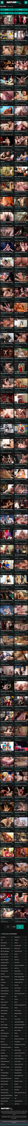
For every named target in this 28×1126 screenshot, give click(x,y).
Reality (24, 407)
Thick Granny (21, 1010)
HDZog (17, 163)
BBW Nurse (7, 1058)
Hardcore (8, 28)
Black (17, 755)
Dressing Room (21, 1072)
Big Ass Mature (7, 954)
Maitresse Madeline (6, 558)
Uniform (21, 437)
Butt (12, 134)
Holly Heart (4, 255)
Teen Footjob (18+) (21, 1075)
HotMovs (4, 344)
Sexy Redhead (7, 968)
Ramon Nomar (19, 286)
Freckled (21, 1078)
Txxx (17, 238)
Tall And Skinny (21, 1067)
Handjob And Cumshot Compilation (21, 1045)
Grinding (7, 1053)
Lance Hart (4, 149)
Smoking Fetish (7, 971)
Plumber (21, 1036)
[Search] (25, 2)
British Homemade (21, 1027)
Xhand (17, 889)
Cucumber (7, 982)
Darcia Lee (18, 482)
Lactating (7, 937)
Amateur (3, 28)
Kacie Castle (4, 134)
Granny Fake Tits (21, 982)
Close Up (17, 664)
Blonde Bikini (21, 971)
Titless (21, 1033)
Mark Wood (4, 679)
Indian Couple (7, 1024)
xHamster (4, 27)
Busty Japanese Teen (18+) (21, 1093)
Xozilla (3, 133)
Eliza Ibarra (10, 271)
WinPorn (17, 587)
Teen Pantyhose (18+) (21, 993)
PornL (3, 72)
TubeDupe (4, 87)
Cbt (24, 331)
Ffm (22, 679)
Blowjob (17, 407)
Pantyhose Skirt (7, 1092)
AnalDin (3, 42)
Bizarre (17, 225)
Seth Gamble (18, 422)
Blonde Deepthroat (7, 948)
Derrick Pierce (19, 634)
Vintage (8, 165)
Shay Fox (3, 392)
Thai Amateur (7, 1013)
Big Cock (3, 770)
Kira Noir (24, 921)
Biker (21, 996)
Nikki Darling (18, 255)
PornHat (3, 223)
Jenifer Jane (4, 452)
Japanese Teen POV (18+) (21, 1053)
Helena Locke (4, 498)
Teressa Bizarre (5, 210)
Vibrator (6, 104)
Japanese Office (7, 962)
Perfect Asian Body (21, 1058)
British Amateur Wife (21, 976)
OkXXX (17, 481)
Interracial (7, 44)
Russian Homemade (21, 1038)
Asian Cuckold (7, 1002)
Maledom (25, 28)
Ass (16, 134)
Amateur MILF (21, 945)
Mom (11, 392)
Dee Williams (18, 149)
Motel (7, 1103)
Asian (3, 180)
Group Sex (18, 180)
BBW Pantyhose (7, 1007)
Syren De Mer (18, 346)
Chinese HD (21, 990)
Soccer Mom (21, 1019)
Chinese (21, 940)
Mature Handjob (7, 959)
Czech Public (21, 1061)
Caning (7, 1016)
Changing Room (21, 1070)
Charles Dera (18, 649)
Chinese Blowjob (7, 1072)
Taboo (11, 225)
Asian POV (21, 962)
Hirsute (21, 999)
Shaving (21, 985)
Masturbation (22, 694)
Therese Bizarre (19, 891)
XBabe (3, 102)
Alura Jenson (4, 271)
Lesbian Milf (4, 755)
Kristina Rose (18, 513)
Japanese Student (7, 1098)
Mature (22, 210)
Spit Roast (21, 1103)
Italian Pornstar (7, 1084)
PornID (3, 920)
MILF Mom (7, 945)
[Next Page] (20, 927)
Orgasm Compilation (21, 965)
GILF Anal (7, 1050)
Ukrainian (21, 1047)
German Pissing (7, 1089)
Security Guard (7, 1081)
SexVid (3, 450)
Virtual (21, 1007)
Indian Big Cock (21, 951)
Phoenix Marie (19, 44)
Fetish (20, 28)
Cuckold (9, 452)
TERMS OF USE (3, 1124)
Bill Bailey (25, 498)
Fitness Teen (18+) (21, 1064)
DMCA (17, 1124)
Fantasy (3, 573)
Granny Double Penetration (7, 1096)
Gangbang (18, 59)
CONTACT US (25, 1124)
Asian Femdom (7, 1010)
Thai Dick (7, 1038)
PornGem (17, 57)
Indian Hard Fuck (7, 990)
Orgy (22, 59)
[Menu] (2, 2)
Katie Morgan (4, 301)
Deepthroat (22, 316)
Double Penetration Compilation (7, 1079)
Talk (7, 940)
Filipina (7, 985)
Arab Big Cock (21, 1087)
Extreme (6, 422)
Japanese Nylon (21, 1101)
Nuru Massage (7, 1027)
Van (21, 1098)
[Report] (12, 27)
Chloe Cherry (4, 740)
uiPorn (17, 133)
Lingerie (17, 392)
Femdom (7, 180)
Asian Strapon (21, 1030)
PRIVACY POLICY (11, 1124)
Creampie (25, 603)
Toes (7, 1087)
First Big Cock (7, 1075)
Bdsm (17, 28)
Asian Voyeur (21, 988)
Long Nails (7, 1005)
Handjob (8, 119)
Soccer (7, 1021)
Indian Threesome (7, 976)
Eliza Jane (18, 195)
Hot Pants (7, 1064)
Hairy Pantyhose (7, 1033)
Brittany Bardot (19, 846)
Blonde (17, 316)
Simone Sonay (5, 316)
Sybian (21, 1095)
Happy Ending (7, 1055)
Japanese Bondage (21, 1021)
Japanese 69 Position (21, 1024)
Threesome (18, 679)
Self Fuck (21, 968)
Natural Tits (6, 694)
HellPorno (18, 27)
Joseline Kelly (18, 921)
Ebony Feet (21, 948)
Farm (21, 1016)
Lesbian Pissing (7, 988)
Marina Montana (5, 225)
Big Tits (3, 89)
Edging (7, 979)
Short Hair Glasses (7, 1067)
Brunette (6, 74)
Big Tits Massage (7, 951)
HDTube (3, 269)
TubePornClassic (5, 163)
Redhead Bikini (21, 1013)
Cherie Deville (4, 195)
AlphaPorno (18, 208)
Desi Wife (21, 1089)
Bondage (21, 240)
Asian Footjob (21, 1050)
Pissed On (7, 996)
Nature (21, 954)
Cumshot (24, 785)
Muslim (7, 1030)
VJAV (3, 178)
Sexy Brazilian (7, 1036)
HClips (3, 435)
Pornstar (25, 543)
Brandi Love (4, 240)
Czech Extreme (7, 993)
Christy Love (4, 800)
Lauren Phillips (19, 74)
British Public (7, 1019)
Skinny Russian (7, 1101)
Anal (2, 44)
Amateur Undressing (21, 979)
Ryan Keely (4, 59)
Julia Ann (3, 649)
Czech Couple (21, 1055)
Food (21, 225)
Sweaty (21, 1084)
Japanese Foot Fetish (7, 1047)
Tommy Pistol (4, 603)
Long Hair (4, 543)
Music (21, 1002)
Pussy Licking (23, 104)
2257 (20, 1124)
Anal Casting (7, 942)
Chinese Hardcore (7, 1061)
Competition (21, 1041)
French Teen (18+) (21, 973)
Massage (3, 119)
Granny (17, 119)
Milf (10, 89)
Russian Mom (7, 965)
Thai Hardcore (7, 1044)
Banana (7, 1041)
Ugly (21, 119)
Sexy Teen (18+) (7, 956)
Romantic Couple (21, 1081)
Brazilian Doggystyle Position (21, 1005)
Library (7, 999)
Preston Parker (19, 89)
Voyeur (21, 942)
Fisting (11, 44)
